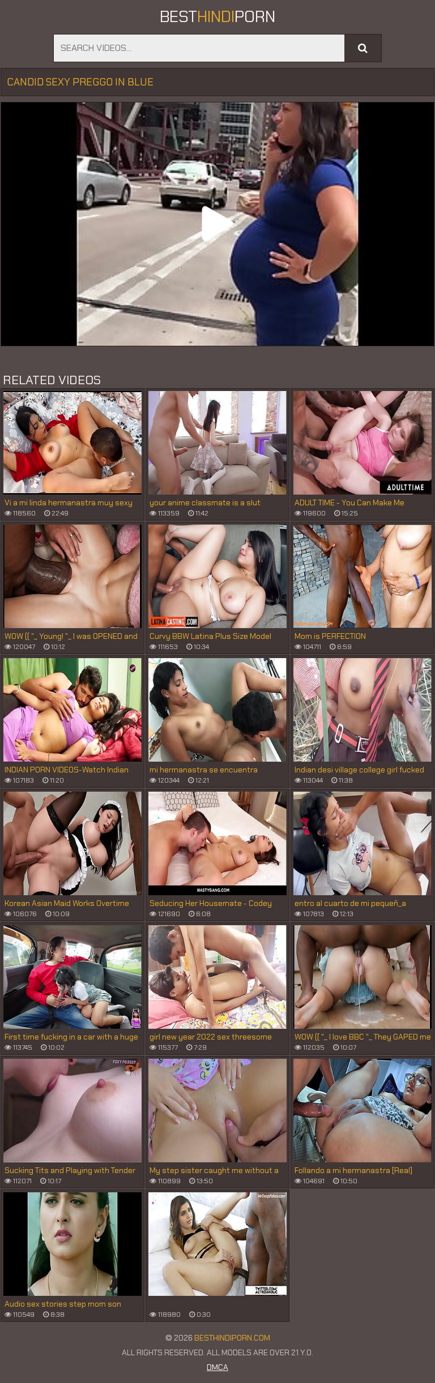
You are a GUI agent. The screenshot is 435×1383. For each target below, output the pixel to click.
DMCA (217, 1367)
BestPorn (217, 16)
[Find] (362, 48)
